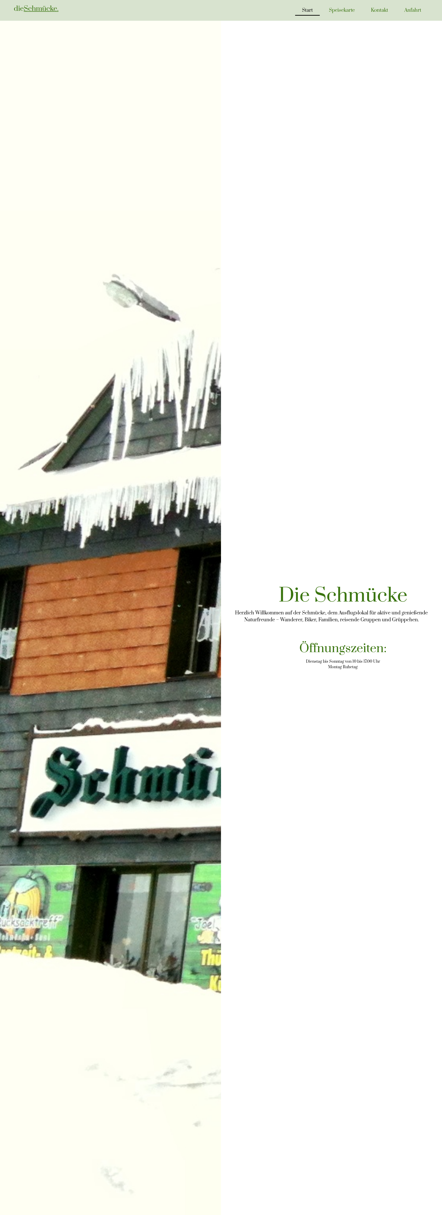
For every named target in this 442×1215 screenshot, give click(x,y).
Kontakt (379, 10)
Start (307, 10)
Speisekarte (342, 10)
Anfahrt (412, 10)
